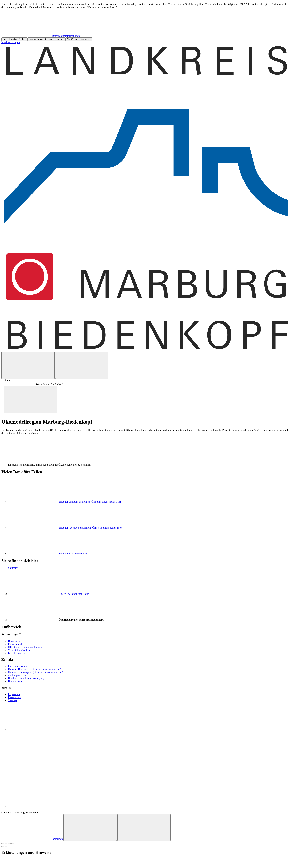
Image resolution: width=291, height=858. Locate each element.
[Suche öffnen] (28, 365)
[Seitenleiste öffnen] (81, 365)
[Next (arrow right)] (6, 846)
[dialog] (145, 22)
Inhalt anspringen (10, 42)
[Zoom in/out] (12, 843)
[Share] (6, 843)
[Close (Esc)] (2, 843)
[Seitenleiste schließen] (144, 827)
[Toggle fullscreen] (9, 843)
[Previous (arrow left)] (2, 846)
